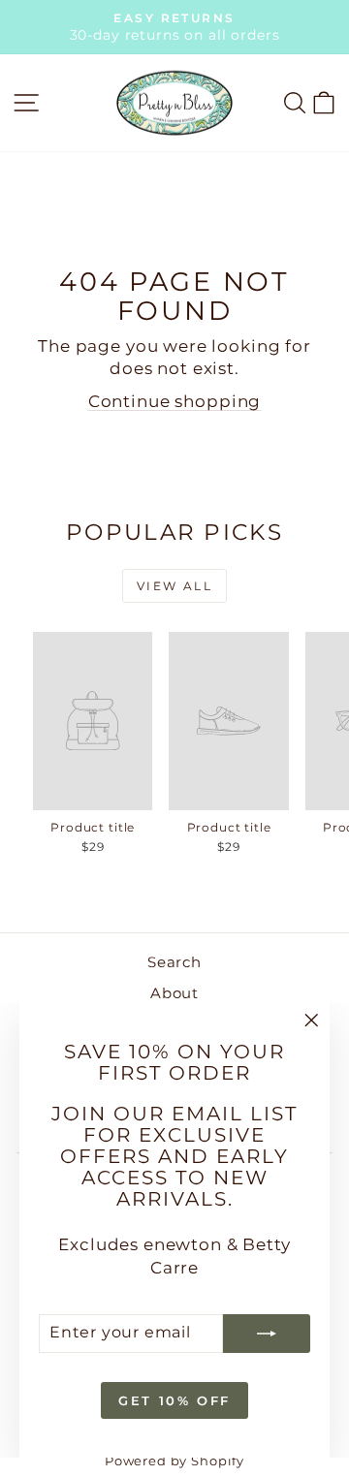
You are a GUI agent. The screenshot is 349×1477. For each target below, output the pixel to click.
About (174, 993)
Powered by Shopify (174, 1460)
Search (174, 962)
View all (174, 586)
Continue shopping (174, 401)
